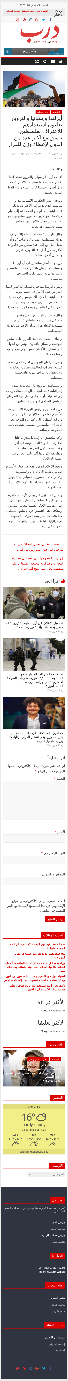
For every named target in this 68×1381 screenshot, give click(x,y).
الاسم (60, 832)
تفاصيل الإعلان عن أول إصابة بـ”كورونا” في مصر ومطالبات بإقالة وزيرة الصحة (34, 625)
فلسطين (58, 158)
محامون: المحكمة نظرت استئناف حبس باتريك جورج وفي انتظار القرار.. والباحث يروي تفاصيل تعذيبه (36, 737)
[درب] (61, 61)
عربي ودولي (42, 111)
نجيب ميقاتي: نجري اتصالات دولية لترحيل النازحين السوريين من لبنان (38, 547)
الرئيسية (56, 111)
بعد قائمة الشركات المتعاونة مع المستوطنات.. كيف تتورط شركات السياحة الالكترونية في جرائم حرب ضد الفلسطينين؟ (35, 680)
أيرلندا (35, 153)
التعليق (59, 778)
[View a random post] (37, 61)
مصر (24, 1059)
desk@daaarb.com (50, 1268)
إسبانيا (28, 153)
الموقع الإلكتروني (53, 874)
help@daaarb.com (50, 1271)
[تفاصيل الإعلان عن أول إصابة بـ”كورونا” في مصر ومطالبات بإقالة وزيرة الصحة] (34, 589)
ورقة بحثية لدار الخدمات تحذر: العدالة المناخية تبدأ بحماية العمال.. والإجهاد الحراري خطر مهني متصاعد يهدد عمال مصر (35, 966)
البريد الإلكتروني (53, 853)
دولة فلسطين (18, 153)
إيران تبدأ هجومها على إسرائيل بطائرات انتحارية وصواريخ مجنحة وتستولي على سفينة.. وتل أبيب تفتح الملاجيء (36, 563)
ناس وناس (12, 1059)
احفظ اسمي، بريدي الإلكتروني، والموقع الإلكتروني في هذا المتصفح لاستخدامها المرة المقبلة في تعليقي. (35, 905)
